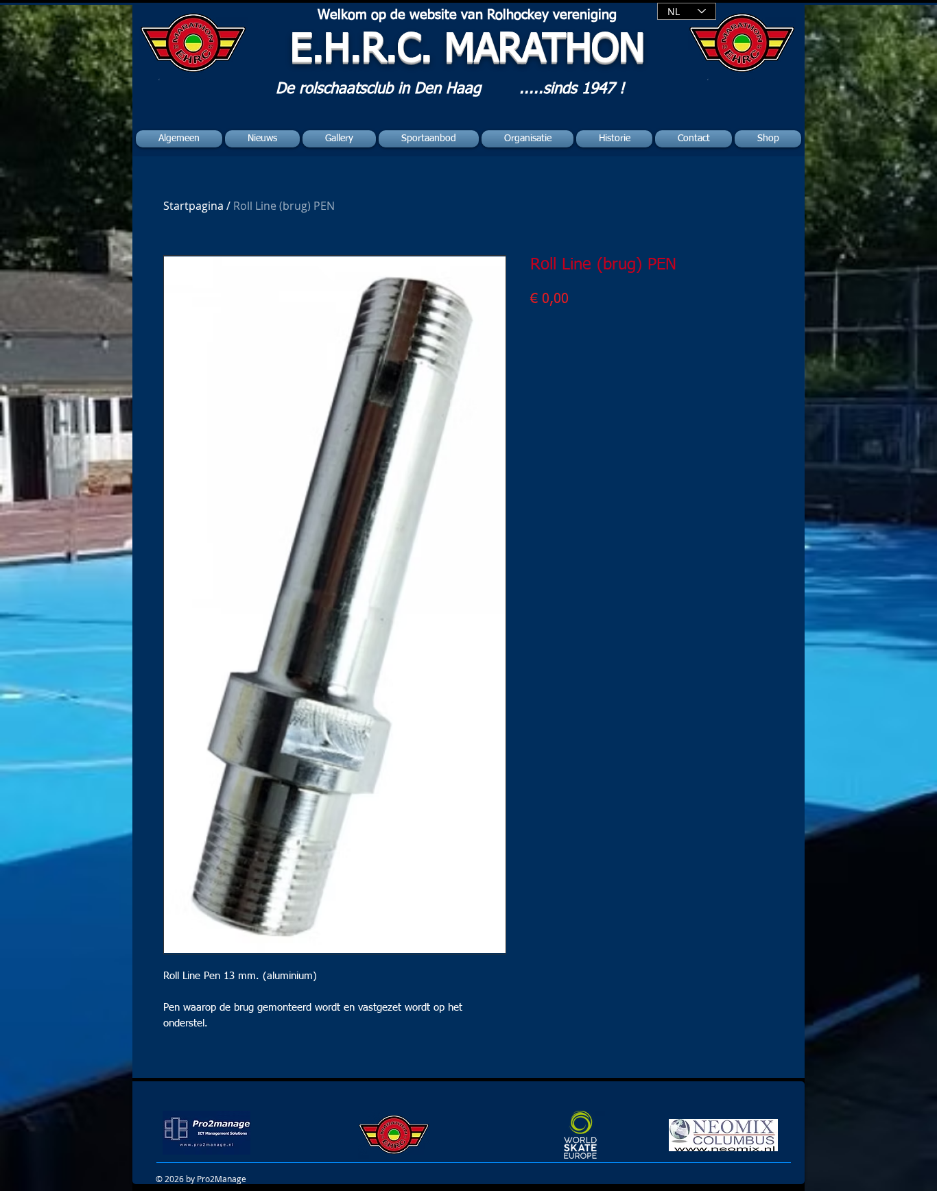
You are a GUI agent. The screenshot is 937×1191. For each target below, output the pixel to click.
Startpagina (193, 205)
